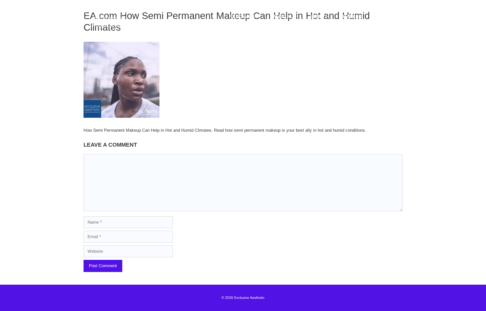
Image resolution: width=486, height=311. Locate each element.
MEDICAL (282, 16)
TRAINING (351, 16)
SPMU (316, 16)
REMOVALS (242, 16)
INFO (384, 16)
